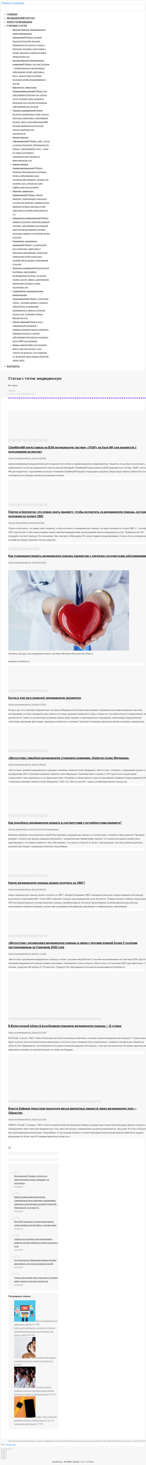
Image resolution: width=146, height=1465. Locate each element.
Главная (11, 390)
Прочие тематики (15, 523)
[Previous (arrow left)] (2, 1454)
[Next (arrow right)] (5, 1454)
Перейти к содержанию (12, 3)
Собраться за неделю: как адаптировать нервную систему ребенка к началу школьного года (36, 1242)
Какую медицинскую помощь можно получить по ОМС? (46, 882)
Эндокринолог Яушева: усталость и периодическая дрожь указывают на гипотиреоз (31, 1179)
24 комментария (51, 829)
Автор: (31, 458)
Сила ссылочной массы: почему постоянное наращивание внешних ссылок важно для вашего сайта (34, 1331)
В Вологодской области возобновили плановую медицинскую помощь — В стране (64, 1026)
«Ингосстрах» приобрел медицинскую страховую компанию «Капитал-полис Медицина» (68, 758)
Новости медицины (16, 458)
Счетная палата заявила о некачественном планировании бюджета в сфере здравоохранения (34, 1391)
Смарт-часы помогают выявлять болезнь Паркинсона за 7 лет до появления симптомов (35, 1420)
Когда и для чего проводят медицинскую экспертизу (44, 698)
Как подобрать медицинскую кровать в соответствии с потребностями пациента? (65, 822)
